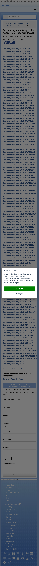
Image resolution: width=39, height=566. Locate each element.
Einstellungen (14, 283)
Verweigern (19, 294)
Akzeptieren (20, 288)
